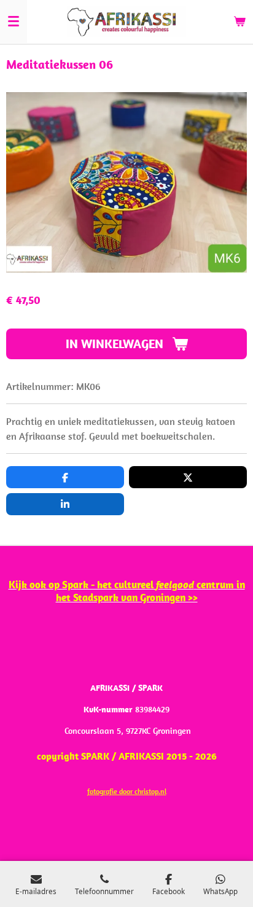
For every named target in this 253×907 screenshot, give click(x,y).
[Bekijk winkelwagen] (239, 21)
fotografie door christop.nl (126, 791)
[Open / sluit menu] (13, 21)
